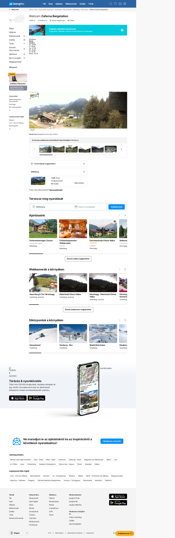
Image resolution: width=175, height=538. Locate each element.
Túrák (90, 4)
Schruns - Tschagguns (72, 480)
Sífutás (31, 508)
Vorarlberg (58, 9)
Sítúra (31, 505)
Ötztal (79, 464)
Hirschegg (12, 104)
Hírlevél (51, 498)
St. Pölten (13, 464)
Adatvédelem (59, 533)
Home (31, 9)
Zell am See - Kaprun (66, 464)
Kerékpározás (34, 521)
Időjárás (59, 4)
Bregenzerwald (116, 476)
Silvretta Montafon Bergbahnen (49, 480)
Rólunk (51, 505)
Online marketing (75, 517)
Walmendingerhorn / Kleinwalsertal (15, 100)
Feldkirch (108, 480)
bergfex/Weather (75, 505)
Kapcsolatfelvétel (55, 190)
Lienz (22, 464)
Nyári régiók (33, 501)
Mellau (80, 476)
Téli (44, 4)
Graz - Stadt (38, 460)
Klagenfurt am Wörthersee (93, 460)
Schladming (31, 464)
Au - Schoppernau (59, 476)
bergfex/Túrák (74, 498)
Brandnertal (87, 480)
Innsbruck (62, 460)
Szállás (83, 4)
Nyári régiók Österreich (46, 9)
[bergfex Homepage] (16, 3)
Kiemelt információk (16, 518)
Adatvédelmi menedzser (74, 533)
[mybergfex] (124, 3)
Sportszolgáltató (75, 524)
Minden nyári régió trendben (20, 460)
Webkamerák (71, 4)
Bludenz (72, 476)
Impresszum (90, 533)
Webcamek (84, 9)
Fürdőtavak (33, 525)
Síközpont (13, 67)
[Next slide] (121, 149)
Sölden (97, 464)
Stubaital (88, 464)
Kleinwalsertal (67, 9)
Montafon (98, 480)
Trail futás (32, 518)
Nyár (51, 4)
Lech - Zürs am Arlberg (16, 123)
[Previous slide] (35, 149)
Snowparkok (33, 511)
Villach (108, 460)
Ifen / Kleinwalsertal (15, 107)
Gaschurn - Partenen (17, 480)
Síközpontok (33, 498)
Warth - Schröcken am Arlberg (97, 476)
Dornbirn (46, 476)
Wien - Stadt (50, 460)
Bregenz (11, 120)
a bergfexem (54, 508)
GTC (49, 533)
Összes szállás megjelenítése (78, 259)
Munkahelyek (54, 501)
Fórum (51, 515)
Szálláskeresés (116, 207)
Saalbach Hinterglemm (47, 464)
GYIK (51, 511)
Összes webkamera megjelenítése (78, 309)
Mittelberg (76, 9)
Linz (115, 460)
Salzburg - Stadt (75, 460)
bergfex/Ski (73, 501)
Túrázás (32, 515)
